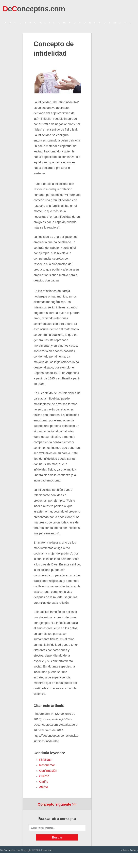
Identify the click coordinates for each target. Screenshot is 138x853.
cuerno (44, 776)
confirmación (48, 770)
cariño (43, 781)
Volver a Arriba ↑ (129, 850)
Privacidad (46, 850)
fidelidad (45, 759)
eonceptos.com (34, 9)
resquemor (47, 765)
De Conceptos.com (10, 850)
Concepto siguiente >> (57, 804)
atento (43, 787)
